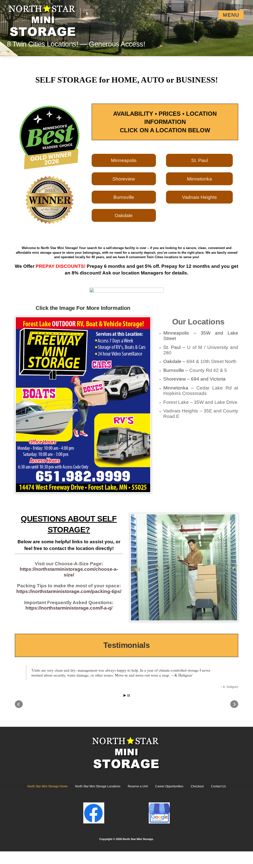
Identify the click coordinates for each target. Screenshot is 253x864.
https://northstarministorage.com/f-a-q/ (68, 608)
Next (234, 704)
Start (125, 695)
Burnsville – (195, 370)
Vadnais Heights (199, 197)
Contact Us (218, 786)
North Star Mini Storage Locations (97, 786)
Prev (19, 704)
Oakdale (124, 215)
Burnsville (123, 197)
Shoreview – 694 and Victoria (194, 379)
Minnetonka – (200, 390)
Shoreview (123, 179)
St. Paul (199, 160)
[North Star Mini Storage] (43, 19)
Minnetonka (199, 179)
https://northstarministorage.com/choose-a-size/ (69, 572)
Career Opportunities (169, 786)
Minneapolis (124, 160)
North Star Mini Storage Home (47, 786)
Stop (128, 695)
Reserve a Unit (138, 786)
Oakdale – (199, 361)
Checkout (197, 786)
